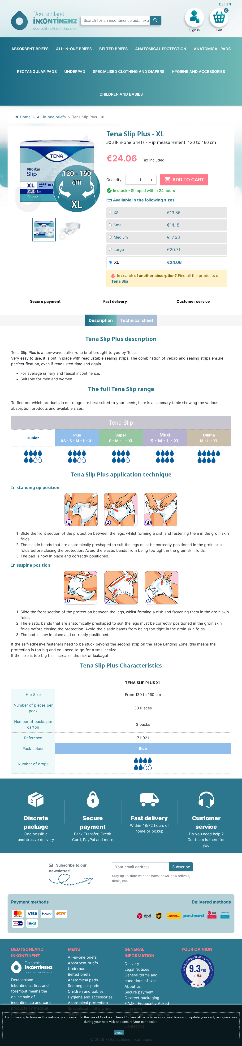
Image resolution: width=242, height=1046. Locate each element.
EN (228, 4)
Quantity (113, 179)
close (119, 1032)
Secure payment (139, 992)
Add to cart (184, 179)
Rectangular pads (83, 985)
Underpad (77, 968)
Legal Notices (137, 969)
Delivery (132, 963)
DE (221, 4)
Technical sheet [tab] (136, 320)
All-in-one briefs (82, 957)
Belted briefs (79, 974)
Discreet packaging (142, 997)
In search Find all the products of (165, 278)
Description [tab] (101, 320)
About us (133, 986)
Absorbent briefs (83, 963)
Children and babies (86, 991)
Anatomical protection (88, 1002)
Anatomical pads (83, 980)
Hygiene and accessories (90, 997)
